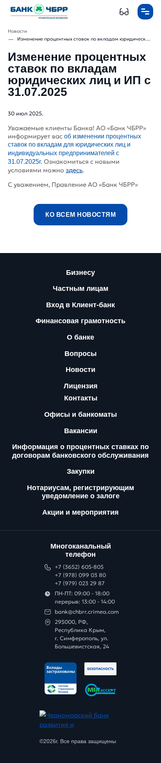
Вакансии (80, 431)
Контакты (80, 398)
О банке (80, 337)
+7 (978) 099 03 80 (80, 575)
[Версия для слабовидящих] (124, 11)
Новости (80, 370)
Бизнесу (80, 272)
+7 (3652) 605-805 (79, 566)
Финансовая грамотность (80, 321)
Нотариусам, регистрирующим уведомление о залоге (80, 492)
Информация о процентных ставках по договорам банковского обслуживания (80, 451)
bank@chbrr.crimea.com (87, 611)
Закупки (81, 471)
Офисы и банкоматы (80, 414)
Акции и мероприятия (80, 512)
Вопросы (80, 354)
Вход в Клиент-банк (80, 305)
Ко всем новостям (80, 214)
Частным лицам (80, 288)
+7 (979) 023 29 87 (80, 583)
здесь (74, 170)
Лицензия (81, 386)
